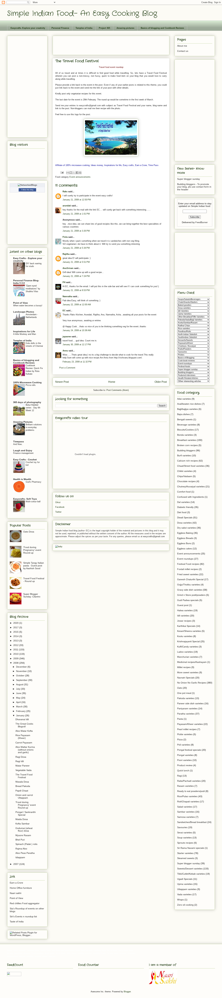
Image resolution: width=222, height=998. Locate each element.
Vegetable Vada (23, 770)
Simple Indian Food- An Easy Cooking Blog (82, 13)
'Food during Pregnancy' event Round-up (32, 550)
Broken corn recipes (187, 445)
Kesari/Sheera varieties (189, 631)
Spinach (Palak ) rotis (26, 844)
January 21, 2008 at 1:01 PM (76, 214)
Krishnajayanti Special (188, 641)
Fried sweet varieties (187, 574)
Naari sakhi (15, 893)
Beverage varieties (186, 424)
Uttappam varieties (186, 889)
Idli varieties (183, 615)
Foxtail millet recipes (187, 569)
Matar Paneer (22, 765)
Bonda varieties (185, 435)
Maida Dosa (21, 819)
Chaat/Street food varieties (191, 466)
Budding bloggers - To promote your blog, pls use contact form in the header (194, 187)
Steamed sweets (185, 858)
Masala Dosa (22, 781)
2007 (16, 864)
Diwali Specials (184, 517)
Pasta (180, 719)
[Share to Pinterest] (80, 172)
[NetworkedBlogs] (27, 185)
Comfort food (184, 491)
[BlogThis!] (70, 172)
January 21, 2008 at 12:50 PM (77, 199)
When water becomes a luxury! (27, 305)
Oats (179, 688)
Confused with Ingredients (190, 497)
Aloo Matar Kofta (24, 731)
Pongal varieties (185, 755)
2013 (16, 640)
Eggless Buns (184, 543)
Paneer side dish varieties (190, 703)
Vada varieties (184, 894)
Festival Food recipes (188, 564)
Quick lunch (183, 770)
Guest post (182, 605)
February (21, 711)
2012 (16, 645)
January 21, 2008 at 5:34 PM (76, 248)
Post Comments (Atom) (117, 390)
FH (64, 282)
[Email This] (67, 172)
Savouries (182, 827)
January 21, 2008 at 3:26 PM (76, 231)
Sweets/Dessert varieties (189, 868)
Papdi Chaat (21, 790)
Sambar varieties (186, 811)
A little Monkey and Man (24, 334)
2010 (16, 654)
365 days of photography (27, 402)
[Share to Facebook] (77, 172)
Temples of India (84, 28)
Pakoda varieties (185, 698)
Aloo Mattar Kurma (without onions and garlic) (25, 750)
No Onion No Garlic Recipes (191, 682)
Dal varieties (183, 502)
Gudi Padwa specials (188, 600)
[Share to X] (74, 172)
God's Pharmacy (33, 482)
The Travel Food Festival (24, 776)
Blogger (127, 991)
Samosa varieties (186, 817)
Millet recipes (184, 667)
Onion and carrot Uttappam (24, 796)
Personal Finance (60, 28)
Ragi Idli (19, 761)
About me (182, 45)
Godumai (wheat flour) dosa (24, 829)
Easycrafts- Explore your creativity (28, 28)
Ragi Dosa (20, 757)
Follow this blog (27, 190)
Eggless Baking (185, 533)
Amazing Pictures (23, 422)
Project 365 (104, 28)
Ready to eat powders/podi (191, 791)
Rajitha (66, 254)
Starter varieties (185, 853)
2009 (16, 658)
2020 (16, 623)
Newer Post (62, 381)
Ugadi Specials (184, 879)
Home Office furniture (21, 888)
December (21, 666)
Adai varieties (184, 399)
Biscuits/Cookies (185, 429)
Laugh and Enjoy (22, 450)
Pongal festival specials (189, 750)
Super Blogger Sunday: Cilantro (31, 595)
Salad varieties (184, 806)
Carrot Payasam (23, 742)
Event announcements (80, 177)
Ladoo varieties (185, 652)
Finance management (23, 453)
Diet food (181, 512)
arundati (67, 205)
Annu (65, 350)
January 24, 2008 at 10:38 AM (77, 330)
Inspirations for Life (24, 331)
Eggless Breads (185, 538)
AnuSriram (68, 268)
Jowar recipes (184, 620)
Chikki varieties (185, 471)
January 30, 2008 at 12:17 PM (77, 344)
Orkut (57, 502)
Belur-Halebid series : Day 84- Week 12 (33, 408)
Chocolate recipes (186, 481)
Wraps (180, 899)
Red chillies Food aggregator (24, 903)
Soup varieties (184, 837)
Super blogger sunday (188, 179)
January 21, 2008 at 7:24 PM (76, 276)
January (20, 715)
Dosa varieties (184, 522)
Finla (65, 237)
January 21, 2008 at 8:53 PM (76, 290)
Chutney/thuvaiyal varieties (191, 486)
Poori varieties (184, 760)
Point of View (20, 303)
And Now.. (18, 444)
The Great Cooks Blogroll (24, 725)
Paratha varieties (186, 713)
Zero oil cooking (185, 904)
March (19, 706)
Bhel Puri (20, 839)
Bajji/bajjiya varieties (187, 409)
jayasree (67, 336)
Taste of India (17, 921)
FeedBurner (201, 222)
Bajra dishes (183, 414)
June (19, 693)
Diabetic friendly (185, 507)
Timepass (18, 441)
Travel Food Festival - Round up (33, 579)
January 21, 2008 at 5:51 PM (76, 262)
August (20, 684)
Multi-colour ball (33, 501)
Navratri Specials (186, 677)
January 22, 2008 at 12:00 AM (77, 304)
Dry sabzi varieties (186, 527)
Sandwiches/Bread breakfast (192, 822)
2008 (16, 663)
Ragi (179, 775)
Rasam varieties (185, 786)
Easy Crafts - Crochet (25, 459)
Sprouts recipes (185, 842)
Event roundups (185, 558)
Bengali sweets (185, 419)
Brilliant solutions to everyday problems (34, 427)
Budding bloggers (186, 450)
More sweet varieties (187, 672)
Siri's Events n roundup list (23, 916)
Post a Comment (67, 367)
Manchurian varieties (188, 657)
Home (111, 381)
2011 (16, 649)
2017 (16, 627)
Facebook (60, 507)
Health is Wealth (22, 479)
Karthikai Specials (186, 626)
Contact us (182, 51)
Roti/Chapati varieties (188, 801)
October (20, 675)
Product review (184, 765)
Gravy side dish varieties (189, 589)
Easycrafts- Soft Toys (25, 499)
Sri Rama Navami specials (190, 848)
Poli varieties (183, 744)
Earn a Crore (16, 882)
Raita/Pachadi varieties (189, 781)
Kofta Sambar (22, 823)
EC (64, 310)
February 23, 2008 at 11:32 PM (77, 361)
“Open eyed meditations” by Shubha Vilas (33, 288)
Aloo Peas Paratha (25, 853)
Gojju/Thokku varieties (188, 584)
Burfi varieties (184, 455)
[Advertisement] (114, 44)
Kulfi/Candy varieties (187, 646)
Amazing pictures (125, 28)
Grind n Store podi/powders (191, 595)
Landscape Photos (23, 311)
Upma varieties (185, 884)
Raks (65, 191)
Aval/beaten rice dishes (189, 404)
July (18, 689)
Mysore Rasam (23, 835)
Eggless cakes (184, 548)
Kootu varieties (184, 636)
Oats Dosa (28, 531)
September (22, 680)
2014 (16, 636)
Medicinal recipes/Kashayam (192, 662)
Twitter (58, 512)
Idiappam (20, 857)
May (18, 697)
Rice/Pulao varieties (187, 796)
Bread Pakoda (22, 786)
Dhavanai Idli (22, 719)
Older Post (161, 381)
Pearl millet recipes (187, 729)
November (21, 671)
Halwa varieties (185, 610)
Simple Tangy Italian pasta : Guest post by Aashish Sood (33, 566)
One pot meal (184, 693)
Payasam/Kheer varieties (190, 724)
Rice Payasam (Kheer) (22, 736)
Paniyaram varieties (187, 708)
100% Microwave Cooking (27, 382)
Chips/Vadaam (184, 476)
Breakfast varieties (186, 440)
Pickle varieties (184, 734)
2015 (16, 632)
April (18, 702)
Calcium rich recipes (187, 460)
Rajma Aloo (21, 848)
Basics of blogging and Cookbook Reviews (162, 28)
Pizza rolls (31, 385)
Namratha (67, 296)
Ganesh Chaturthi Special (190, 579)
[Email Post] (61, 172)
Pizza (180, 739)
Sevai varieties (184, 832)
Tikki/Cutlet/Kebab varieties (191, 873)
